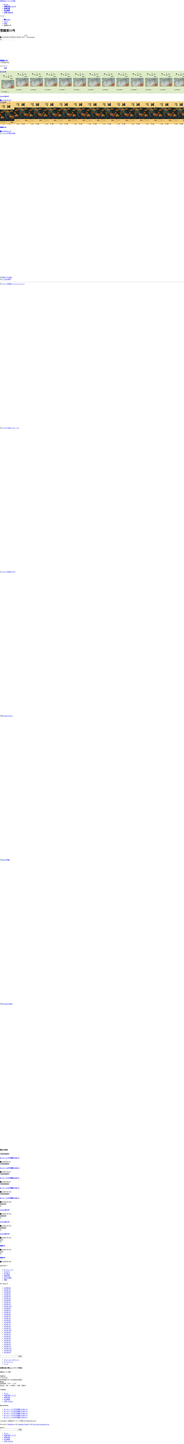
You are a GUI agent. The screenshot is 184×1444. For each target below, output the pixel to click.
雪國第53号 (4, 60)
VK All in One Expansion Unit (39, 1424)
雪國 (5, 68)
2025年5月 (7, 1302)
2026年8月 (7, 1288)
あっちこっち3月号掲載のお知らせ (9, 1198)
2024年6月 (7, 1310)
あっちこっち (8, 1270)
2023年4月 (7, 1326)
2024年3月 (7, 1316)
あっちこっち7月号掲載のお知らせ (9, 1158)
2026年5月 (7, 1294)
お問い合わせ (8, 1401)
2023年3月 (7, 1328)
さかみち (7, 1272)
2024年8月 (7, 1308)
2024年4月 (7, 1314)
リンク (6, 1364)
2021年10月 (8, 1350)
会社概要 (7, 1399)
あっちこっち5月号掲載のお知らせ (9, 1178)
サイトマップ (8, 1362)
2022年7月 (7, 1334)
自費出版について (10, 1395)
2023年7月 (7, 1324)
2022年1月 (7, 1346)
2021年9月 (7, 1352)
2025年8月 (7, 1300)
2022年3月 (7, 1342)
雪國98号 (2, 1257)
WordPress (11, 1424)
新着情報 (7, 1276)
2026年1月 (7, 1298)
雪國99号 (2, 1245)
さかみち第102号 (4, 1234)
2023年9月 (7, 1320)
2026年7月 (7, 1290)
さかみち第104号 (4, 1210)
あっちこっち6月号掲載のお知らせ (9, 1168)
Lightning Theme (23, 1424)
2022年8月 (7, 1332)
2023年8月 (7, 1322)
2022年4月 (7, 1340)
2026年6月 (7, 1292)
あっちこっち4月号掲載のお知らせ (9, 1188)
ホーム (6, 1393)
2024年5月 (7, 1312)
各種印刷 (7, 1397)
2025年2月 (7, 1304)
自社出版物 (8, 1278)
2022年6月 (7, 1336)
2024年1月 (7, 1318)
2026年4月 (7, 1296)
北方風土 (7, 1274)
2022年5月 (7, 1338)
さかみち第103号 (4, 1222)
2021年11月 (8, 1348)
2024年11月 (8, 1306)
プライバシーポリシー (11, 1360)
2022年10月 (8, 1330)
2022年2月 (7, 1344)
